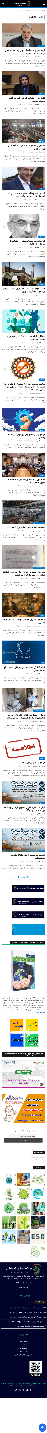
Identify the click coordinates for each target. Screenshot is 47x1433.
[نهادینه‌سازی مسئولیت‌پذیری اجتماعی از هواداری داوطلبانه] (23, 226)
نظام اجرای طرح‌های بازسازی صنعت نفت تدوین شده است (26, 481)
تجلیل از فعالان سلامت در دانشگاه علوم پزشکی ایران (26, 147)
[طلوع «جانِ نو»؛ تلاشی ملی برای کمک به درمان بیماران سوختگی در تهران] (23, 273)
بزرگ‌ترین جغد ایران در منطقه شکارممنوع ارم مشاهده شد (27, 1322)
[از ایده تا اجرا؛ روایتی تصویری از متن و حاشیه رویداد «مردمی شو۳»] (23, 792)
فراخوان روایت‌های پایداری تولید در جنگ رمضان (26, 436)
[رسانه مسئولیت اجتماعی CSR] (22, 4)
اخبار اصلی (41, 46)
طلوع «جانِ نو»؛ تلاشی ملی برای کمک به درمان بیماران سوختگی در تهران (24, 290)
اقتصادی (42, 475)
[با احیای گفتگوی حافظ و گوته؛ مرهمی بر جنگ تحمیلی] (23, 605)
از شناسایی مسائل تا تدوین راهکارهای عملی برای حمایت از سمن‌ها (25, 52)
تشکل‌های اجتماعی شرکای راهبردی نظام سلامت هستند (27, 99)
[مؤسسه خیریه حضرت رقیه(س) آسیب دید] (23, 512)
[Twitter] (27, 1390)
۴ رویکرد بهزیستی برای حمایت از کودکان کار (31, 1326)
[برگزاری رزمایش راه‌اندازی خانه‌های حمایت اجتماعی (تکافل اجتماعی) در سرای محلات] (23, 700)
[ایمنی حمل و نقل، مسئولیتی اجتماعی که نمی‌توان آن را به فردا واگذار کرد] (23, 178)
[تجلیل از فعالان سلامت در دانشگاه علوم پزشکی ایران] (23, 131)
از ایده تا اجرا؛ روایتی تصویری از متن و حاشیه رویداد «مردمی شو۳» (24, 809)
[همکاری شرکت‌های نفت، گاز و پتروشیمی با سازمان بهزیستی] (23, 321)
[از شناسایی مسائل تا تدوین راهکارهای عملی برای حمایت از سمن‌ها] (23, 35)
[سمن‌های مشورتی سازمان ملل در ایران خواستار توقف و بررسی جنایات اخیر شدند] (23, 557)
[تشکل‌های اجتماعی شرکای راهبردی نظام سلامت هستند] (23, 83)
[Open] (42, 1427)
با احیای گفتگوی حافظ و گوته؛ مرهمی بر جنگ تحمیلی (24, 621)
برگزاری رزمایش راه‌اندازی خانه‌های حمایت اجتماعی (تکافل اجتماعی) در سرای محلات (25, 716)
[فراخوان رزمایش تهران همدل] (23, 748)
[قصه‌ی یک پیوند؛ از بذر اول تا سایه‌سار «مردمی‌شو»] (23, 840)
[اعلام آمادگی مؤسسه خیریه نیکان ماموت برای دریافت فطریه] (23, 652)
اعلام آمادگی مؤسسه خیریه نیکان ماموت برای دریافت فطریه (24, 669)
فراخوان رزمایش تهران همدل (32, 762)
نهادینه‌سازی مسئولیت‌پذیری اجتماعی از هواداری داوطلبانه (27, 242)
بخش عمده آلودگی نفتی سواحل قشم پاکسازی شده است (28, 1317)
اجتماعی (42, 189)
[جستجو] (3, 3)
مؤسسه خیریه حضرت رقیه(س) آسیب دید (26, 527)
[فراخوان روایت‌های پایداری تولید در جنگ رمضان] (23, 419)
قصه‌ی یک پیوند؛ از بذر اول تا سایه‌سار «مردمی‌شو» (27, 856)
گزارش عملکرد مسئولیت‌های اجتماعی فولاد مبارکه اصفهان (27, 1312)
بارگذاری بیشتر (24, 877)
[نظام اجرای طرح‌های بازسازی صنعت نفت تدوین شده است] (23, 464)
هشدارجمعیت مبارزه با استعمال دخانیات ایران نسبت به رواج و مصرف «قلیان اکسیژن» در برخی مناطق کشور (24, 386)
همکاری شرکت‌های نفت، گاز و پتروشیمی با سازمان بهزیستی (25, 338)
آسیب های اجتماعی (39, 523)
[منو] (43, 3)
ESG (43, 663)
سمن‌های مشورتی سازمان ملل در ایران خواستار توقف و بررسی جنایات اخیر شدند (23, 573)
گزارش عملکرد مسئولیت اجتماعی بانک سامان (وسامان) (28, 1308)
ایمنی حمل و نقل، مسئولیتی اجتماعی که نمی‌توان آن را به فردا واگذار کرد (26, 195)
